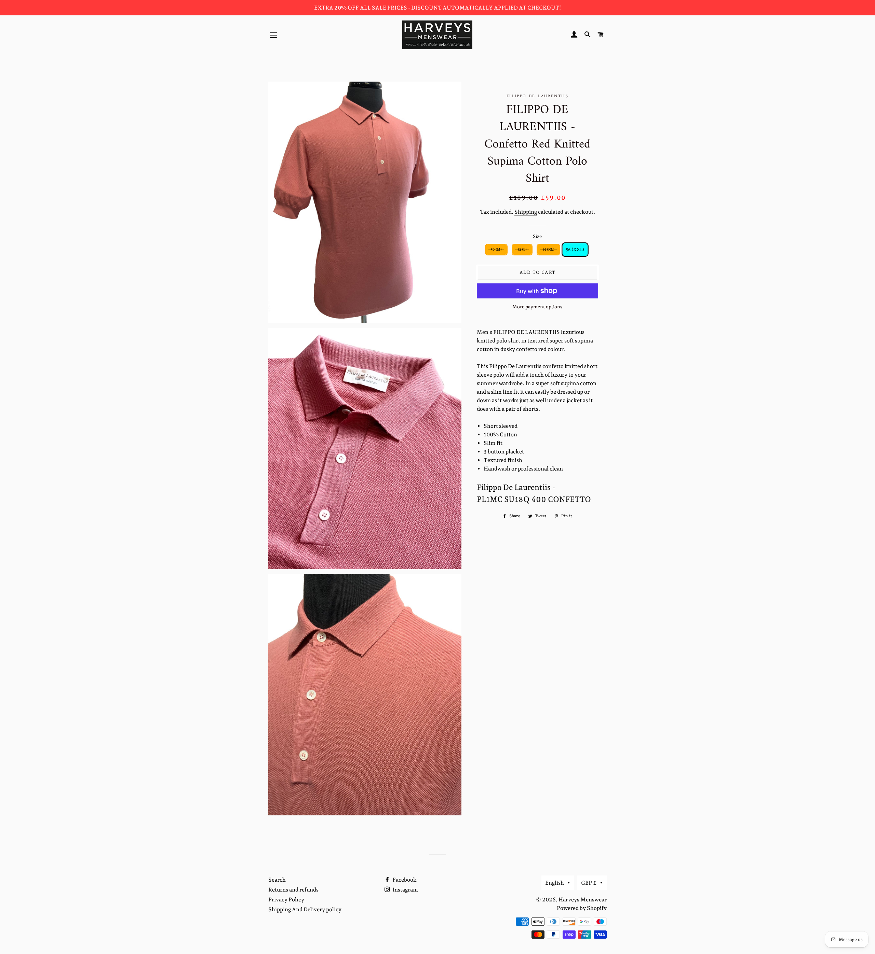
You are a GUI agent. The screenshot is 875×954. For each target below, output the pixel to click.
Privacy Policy (286, 899)
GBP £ (589, 883)
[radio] (496, 249)
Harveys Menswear (582, 899)
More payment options (537, 306)
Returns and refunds (293, 889)
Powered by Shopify (582, 908)
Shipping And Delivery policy (304, 909)
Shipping (525, 212)
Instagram (404, 889)
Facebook (404, 879)
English (554, 883)
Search (277, 879)
